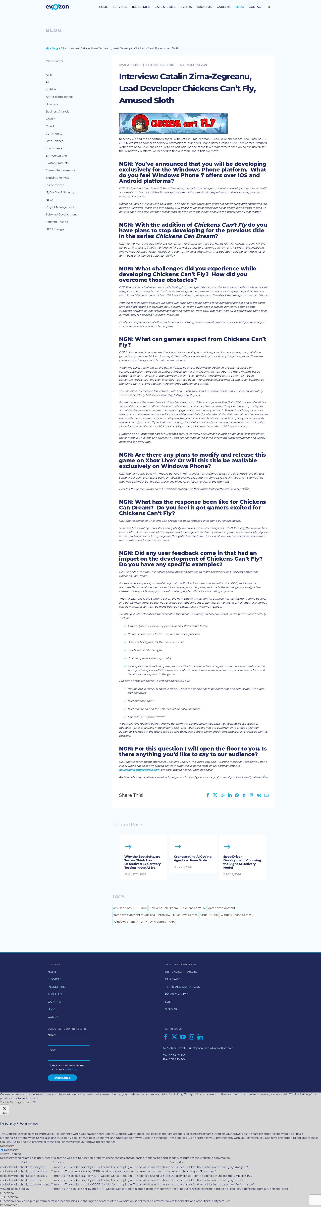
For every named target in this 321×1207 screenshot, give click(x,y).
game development (221, 908)
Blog (55, 48)
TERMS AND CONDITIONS (182, 986)
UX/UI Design (55, 229)
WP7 (144, 921)
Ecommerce (54, 148)
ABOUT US (55, 994)
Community (54, 133)
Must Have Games (185, 914)
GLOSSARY (172, 979)
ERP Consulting (56, 155)
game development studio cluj (134, 914)
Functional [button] (7, 1193)
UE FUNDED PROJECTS (181, 971)
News (49, 199)
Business (52, 104)
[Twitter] (174, 1037)
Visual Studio (209, 914)
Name (51, 1035)
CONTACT (54, 1016)
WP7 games (158, 921)
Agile (49, 74)
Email (51, 1050)
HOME (52, 971)
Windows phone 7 (125, 921)
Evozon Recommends (61, 170)
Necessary (11, 1150)
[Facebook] (165, 1037)
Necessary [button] (7, 1145)
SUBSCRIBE (62, 1077)
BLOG (52, 1009)
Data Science (54, 141)
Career (50, 119)
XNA (172, 921)
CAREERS (54, 1001)
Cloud (50, 126)
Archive (51, 89)
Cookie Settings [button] (10, 1102)
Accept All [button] (29, 1102)
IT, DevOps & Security (60, 192)
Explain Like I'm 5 (57, 177)
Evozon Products (57, 163)
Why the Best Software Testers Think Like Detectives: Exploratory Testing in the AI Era (142, 862)
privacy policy (71, 1069)
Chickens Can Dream (163, 908)
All (62, 48)
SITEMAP (171, 1009)
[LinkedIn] (200, 1037)
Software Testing (57, 221)
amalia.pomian (130, 65)
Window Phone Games (236, 914)
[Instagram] (191, 1037)
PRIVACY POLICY (176, 994)
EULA (168, 1001)
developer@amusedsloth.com (139, 769)
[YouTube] (183, 1037)
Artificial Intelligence (59, 96)
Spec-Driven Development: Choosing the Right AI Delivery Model (242, 862)
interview (164, 914)
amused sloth (122, 908)
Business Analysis (57, 111)
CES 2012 (141, 908)
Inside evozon (196, 65)
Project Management (60, 207)
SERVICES (55, 979)
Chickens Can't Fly (193, 908)
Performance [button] (8, 1205)
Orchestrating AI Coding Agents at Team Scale (193, 858)
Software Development (61, 214)
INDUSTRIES (56, 986)
